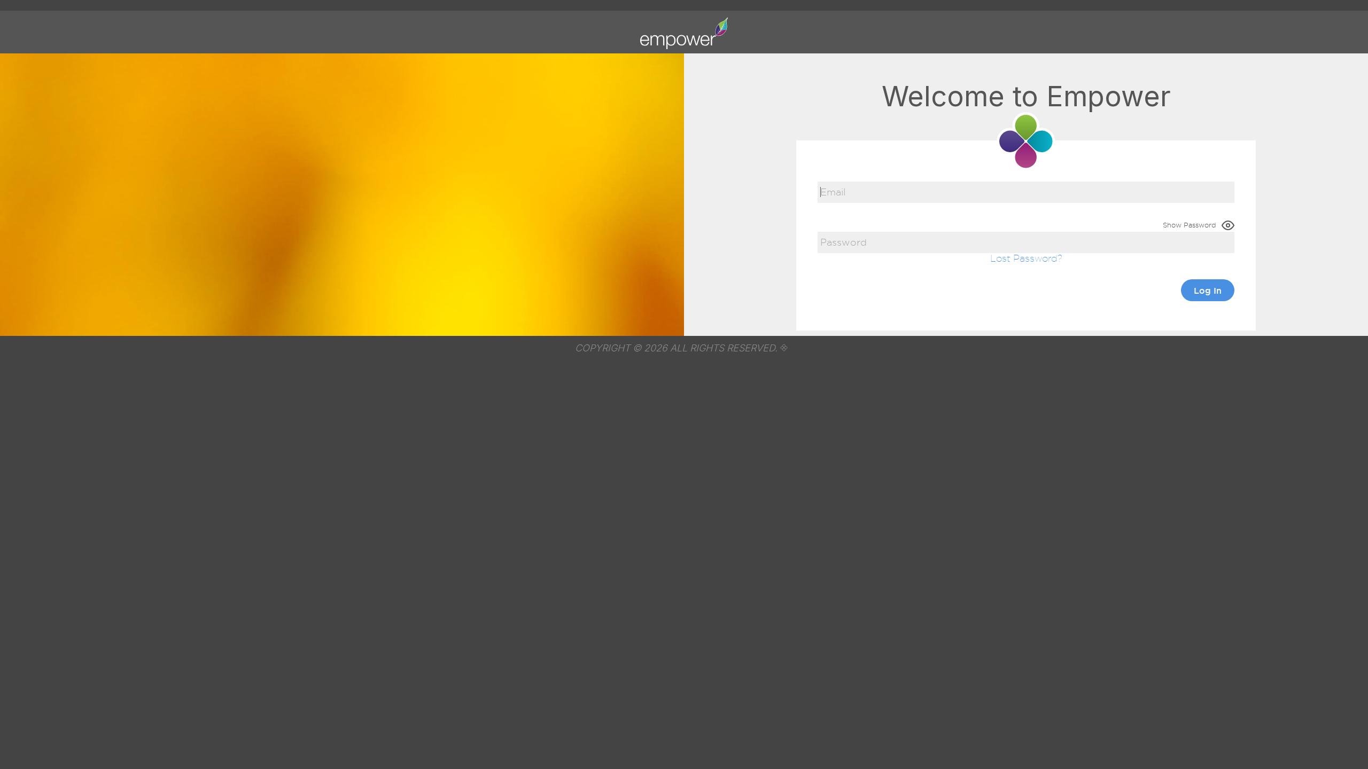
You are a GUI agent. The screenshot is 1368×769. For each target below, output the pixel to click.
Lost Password (1024, 258)
